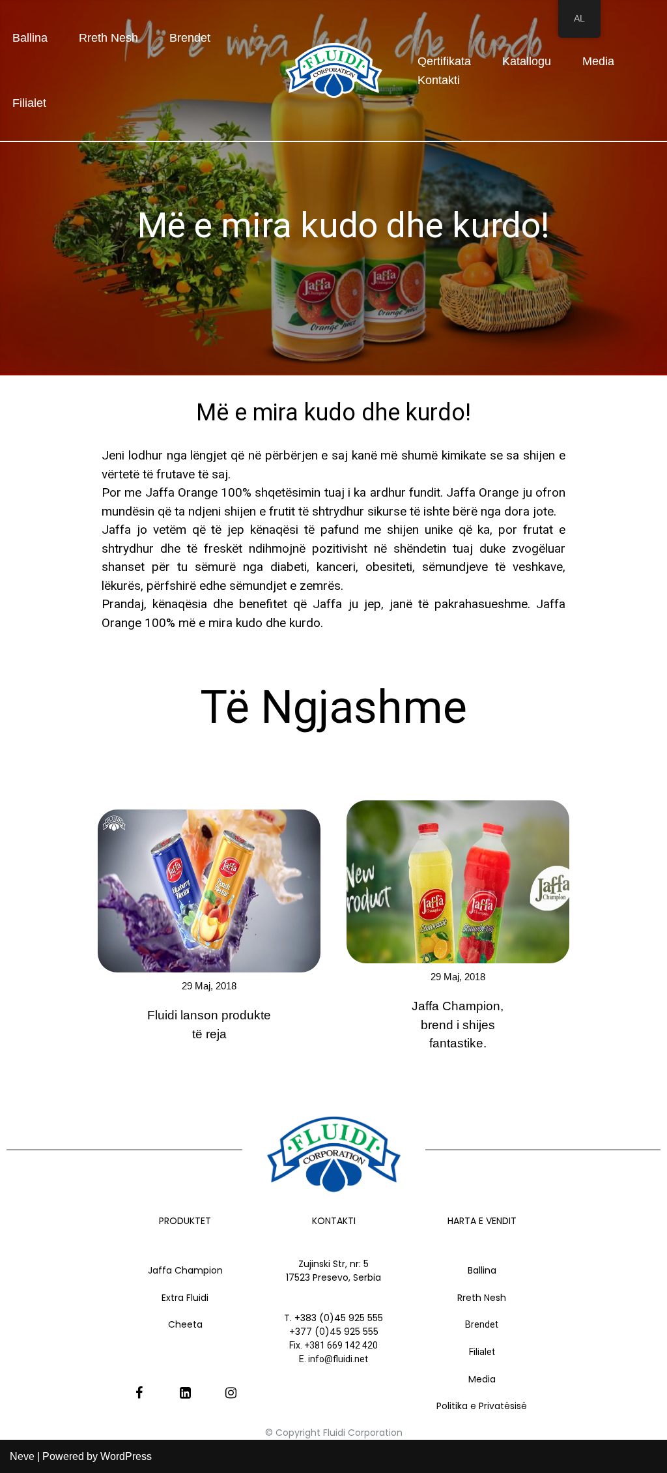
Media (598, 61)
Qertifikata (444, 61)
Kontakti (439, 80)
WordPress (126, 1456)
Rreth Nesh (108, 37)
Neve (22, 1456)
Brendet (189, 37)
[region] (333, 513)
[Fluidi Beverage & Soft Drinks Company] (333, 70)
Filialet (29, 102)
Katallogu (526, 61)
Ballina (30, 37)
